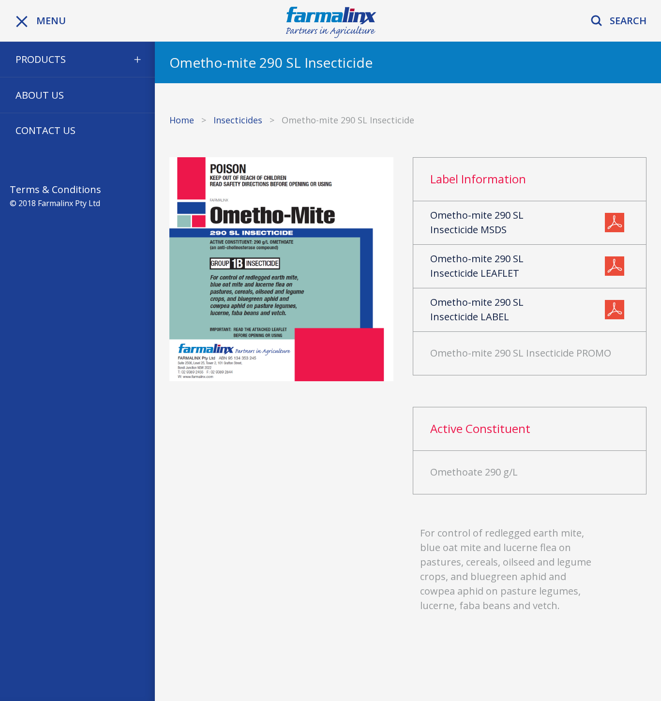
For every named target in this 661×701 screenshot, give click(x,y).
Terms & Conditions (55, 189)
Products (40, 59)
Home (181, 120)
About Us (39, 95)
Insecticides (237, 120)
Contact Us (45, 130)
